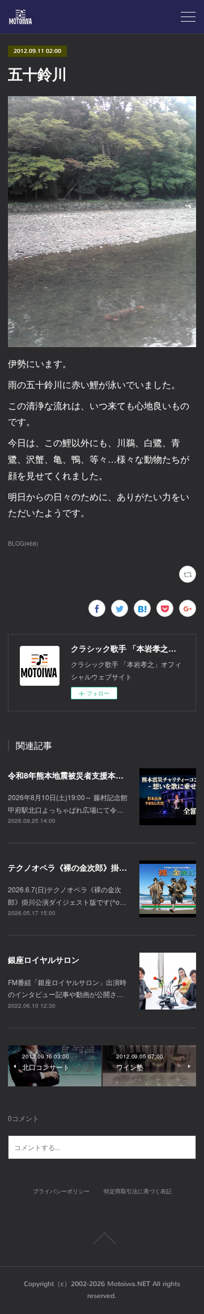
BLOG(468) (23, 543)
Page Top (102, 1238)
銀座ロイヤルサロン (43, 959)
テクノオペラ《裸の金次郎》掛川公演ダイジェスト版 (103, 867)
